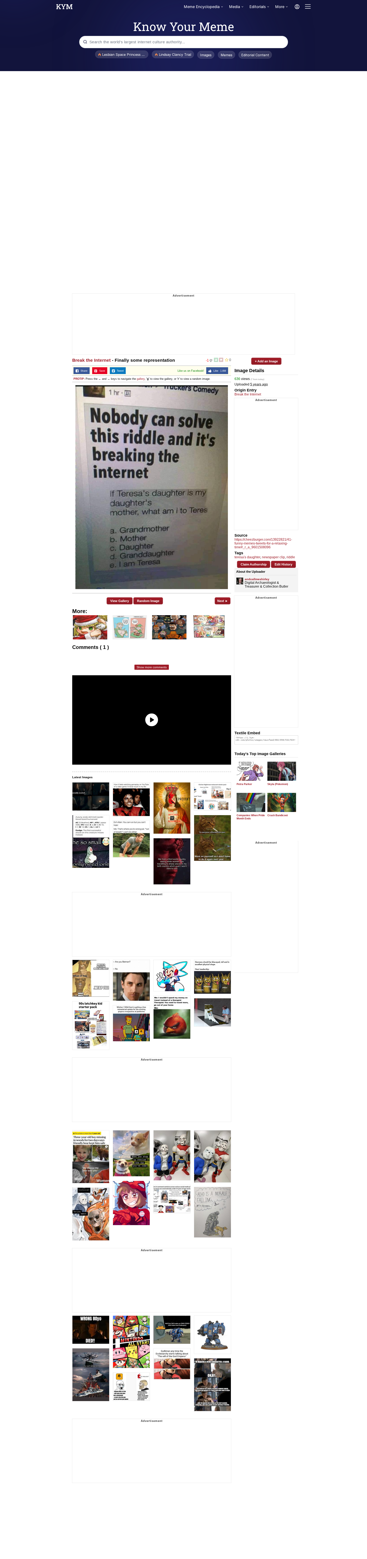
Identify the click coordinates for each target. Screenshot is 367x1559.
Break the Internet (91, 360)
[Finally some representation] (151, 487)
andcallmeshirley (257, 579)
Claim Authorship (254, 564)
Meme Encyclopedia (202, 6)
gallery (141, 378)
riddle (291, 557)
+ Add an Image (266, 361)
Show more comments (152, 667)
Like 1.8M (219, 370)
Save (101, 370)
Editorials (257, 6)
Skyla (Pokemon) (277, 784)
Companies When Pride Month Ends (251, 817)
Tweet (119, 370)
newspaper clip (273, 557)
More (279, 6)
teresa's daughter (247, 557)
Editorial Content (255, 55)
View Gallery (119, 601)
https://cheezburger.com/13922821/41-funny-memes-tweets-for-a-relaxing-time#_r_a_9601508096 (263, 543)
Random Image (148, 601)
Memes (226, 55)
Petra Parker (244, 784)
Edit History (283, 564)
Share (83, 370)
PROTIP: (79, 378)
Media (234, 6)
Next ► (222, 601)
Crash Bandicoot (277, 815)
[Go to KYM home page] (64, 8)
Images (206, 55)
